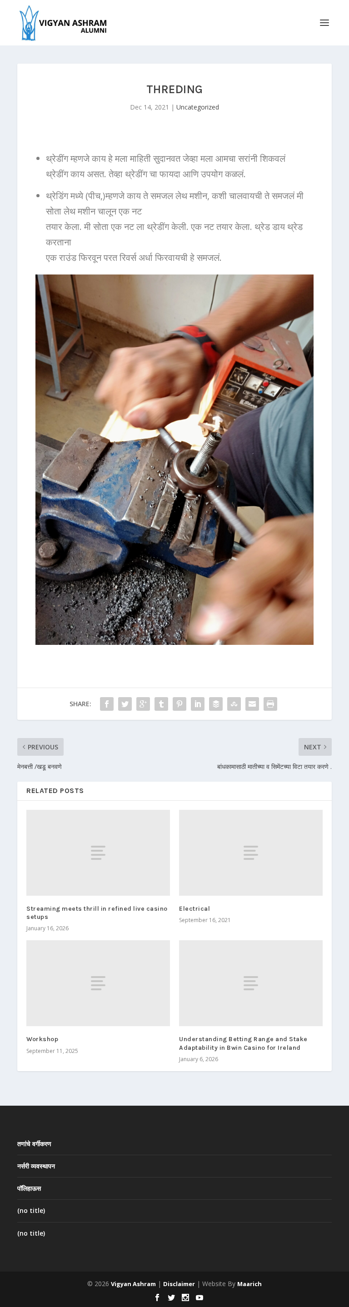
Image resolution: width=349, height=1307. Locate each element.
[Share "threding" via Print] (270, 704)
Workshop (42, 1039)
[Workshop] (98, 983)
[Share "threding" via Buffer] (216, 704)
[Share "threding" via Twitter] (125, 704)
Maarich (249, 1284)
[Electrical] (251, 853)
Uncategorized (197, 107)
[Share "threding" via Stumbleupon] (234, 704)
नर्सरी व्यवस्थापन (36, 1166)
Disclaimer (179, 1284)
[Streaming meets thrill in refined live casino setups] (98, 853)
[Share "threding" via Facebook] (107, 704)
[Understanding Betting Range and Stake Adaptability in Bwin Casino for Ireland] (251, 983)
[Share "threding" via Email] (252, 704)
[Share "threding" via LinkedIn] (198, 704)
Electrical (194, 909)
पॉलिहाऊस (29, 1188)
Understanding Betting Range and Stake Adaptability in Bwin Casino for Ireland (243, 1043)
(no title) (31, 1210)
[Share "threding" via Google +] (143, 704)
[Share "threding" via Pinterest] (179, 704)
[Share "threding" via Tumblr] (161, 704)
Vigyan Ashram (133, 1284)
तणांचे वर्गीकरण (34, 1143)
